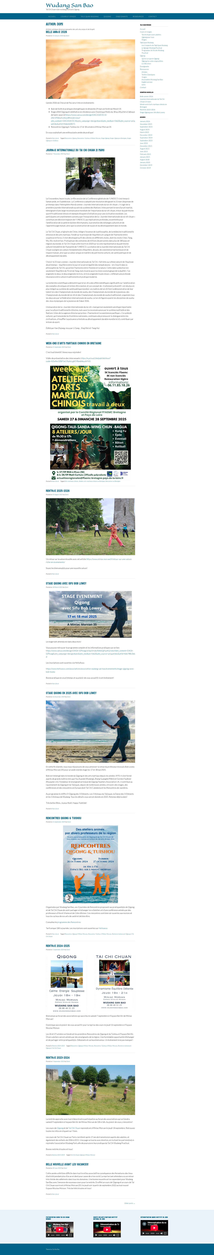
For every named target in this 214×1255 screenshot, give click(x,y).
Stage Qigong (105, 138)
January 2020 (145, 162)
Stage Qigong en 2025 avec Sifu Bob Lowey (71, 693)
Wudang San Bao (69, 5)
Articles (144, 72)
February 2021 (145, 154)
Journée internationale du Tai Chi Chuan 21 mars (75, 150)
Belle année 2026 (56, 32)
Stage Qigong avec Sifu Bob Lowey (66, 583)
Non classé (55, 138)
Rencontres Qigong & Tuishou (63, 818)
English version (147, 82)
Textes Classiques (148, 75)
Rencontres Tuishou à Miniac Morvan (88, 138)
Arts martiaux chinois (71, 481)
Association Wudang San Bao (152, 80)
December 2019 (146, 165)
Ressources (138, 16)
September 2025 (146, 127)
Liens (143, 85)
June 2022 (144, 143)
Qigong (107, 16)
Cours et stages (68, 16)
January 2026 (145, 121)
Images (144, 77)
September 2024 (146, 138)
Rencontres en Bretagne (113, 481)
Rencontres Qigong (71, 138)
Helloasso (103, 928)
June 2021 (144, 151)
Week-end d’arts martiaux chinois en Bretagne (73, 343)
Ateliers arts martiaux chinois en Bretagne (92, 481)
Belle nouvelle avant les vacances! (67, 1164)
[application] (59, 1229)
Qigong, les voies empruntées (152, 61)
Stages (144, 40)
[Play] (49, 1235)
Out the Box (55, 1249)
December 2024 (146, 135)
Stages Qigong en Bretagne (118, 138)
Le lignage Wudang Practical (152, 48)
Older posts (129, 1203)
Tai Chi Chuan (74, 1128)
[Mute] (67, 1235)
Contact (152, 16)
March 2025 (144, 132)
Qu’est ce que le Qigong (150, 59)
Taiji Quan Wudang (90, 16)
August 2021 (144, 149)
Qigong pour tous (148, 37)
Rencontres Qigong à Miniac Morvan (76, 934)
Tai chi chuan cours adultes (151, 35)
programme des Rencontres (69, 922)
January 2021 (145, 157)
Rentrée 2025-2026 (58, 491)
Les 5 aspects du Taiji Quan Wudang (155, 45)
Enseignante (122, 16)
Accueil (52, 16)
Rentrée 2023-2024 (58, 1058)
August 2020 (144, 160)
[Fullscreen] (70, 1235)
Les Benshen (146, 64)
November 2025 (146, 124)
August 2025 (144, 130)
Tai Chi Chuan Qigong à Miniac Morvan (83, 1155)
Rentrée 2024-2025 (58, 946)
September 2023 (146, 140)
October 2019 (145, 168)
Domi (67, 36)
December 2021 (146, 146)
